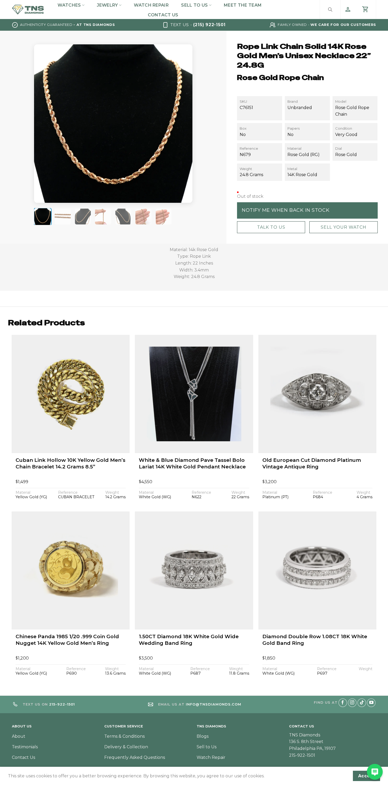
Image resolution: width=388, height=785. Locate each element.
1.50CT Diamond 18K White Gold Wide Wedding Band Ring (189, 639)
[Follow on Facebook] (342, 702)
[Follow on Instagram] (352, 702)
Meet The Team (243, 5)
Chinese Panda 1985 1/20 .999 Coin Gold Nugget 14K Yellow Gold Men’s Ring (67, 639)
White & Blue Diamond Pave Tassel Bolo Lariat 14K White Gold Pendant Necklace (192, 463)
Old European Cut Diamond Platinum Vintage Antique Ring (311, 463)
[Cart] (365, 9)
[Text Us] (375, 772)
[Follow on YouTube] (371, 702)
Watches (69, 5)
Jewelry (107, 5)
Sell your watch (343, 226)
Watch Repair (151, 5)
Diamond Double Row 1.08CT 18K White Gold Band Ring (314, 639)
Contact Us (163, 14)
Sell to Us (194, 5)
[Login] (348, 9)
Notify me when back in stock (285, 210)
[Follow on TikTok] (361, 702)
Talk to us (271, 226)
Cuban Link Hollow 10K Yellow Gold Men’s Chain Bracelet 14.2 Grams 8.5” (70, 463)
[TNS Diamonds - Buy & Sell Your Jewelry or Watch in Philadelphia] (28, 9)
